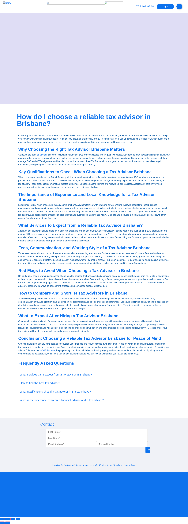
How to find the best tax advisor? (40, 383)
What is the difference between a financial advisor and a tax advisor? (62, 400)
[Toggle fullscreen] (7, 519)
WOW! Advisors (47, 350)
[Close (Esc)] (18, 519)
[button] (94, 374)
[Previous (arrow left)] (2, 523)
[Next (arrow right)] (7, 523)
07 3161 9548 (145, 6)
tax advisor (41, 155)
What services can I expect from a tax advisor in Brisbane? (56, 374)
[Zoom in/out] (2, 519)
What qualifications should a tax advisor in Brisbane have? (55, 391)
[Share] (12, 519)
